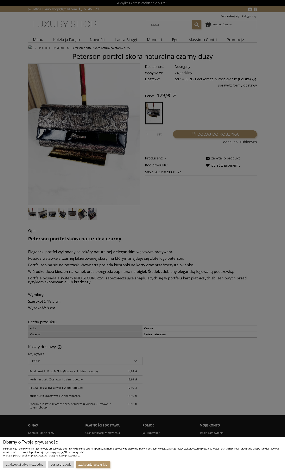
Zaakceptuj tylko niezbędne (24, 464)
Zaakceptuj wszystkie (92, 464)
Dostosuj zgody (61, 464)
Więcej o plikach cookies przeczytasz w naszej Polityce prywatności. (41, 455)
